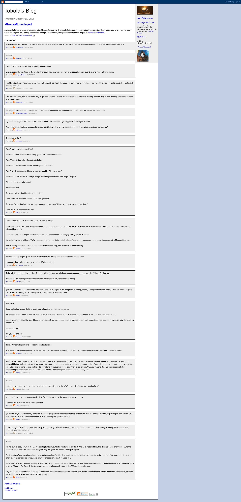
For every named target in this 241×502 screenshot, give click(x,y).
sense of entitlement (96, 33)
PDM (17, 212)
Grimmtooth (19, 141)
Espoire (18, 281)
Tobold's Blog (21, 11)
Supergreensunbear (21, 113)
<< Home (9, 488)
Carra (17, 405)
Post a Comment (12, 484)
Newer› (8, 490)
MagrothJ (18, 130)
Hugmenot (19, 353)
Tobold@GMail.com (145, 23)
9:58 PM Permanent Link (24, 35)
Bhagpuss (18, 58)
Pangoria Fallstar (20, 75)
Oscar (17, 389)
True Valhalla (19, 265)
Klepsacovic (19, 102)
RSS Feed (141, 37)
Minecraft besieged (144, 47)
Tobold (13, 35)
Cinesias (18, 248)
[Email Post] (33, 35)
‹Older (15, 490)
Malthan (18, 295)
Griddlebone (19, 47)
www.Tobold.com (145, 18)
